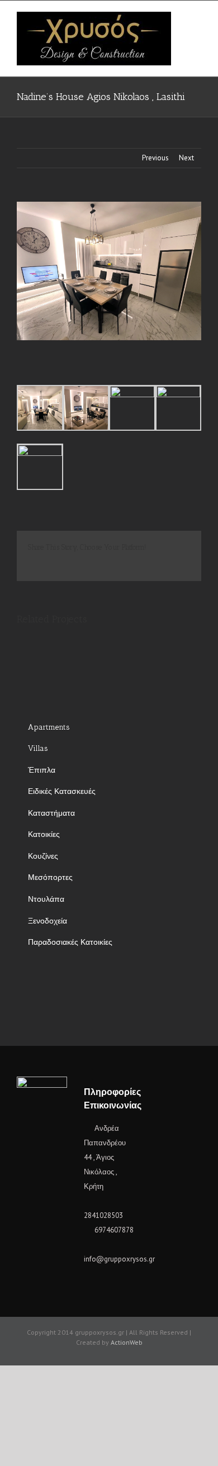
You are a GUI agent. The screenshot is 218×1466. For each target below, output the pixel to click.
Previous (155, 158)
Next (186, 158)
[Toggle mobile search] (196, 29)
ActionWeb (127, 1342)
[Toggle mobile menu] (196, 17)
